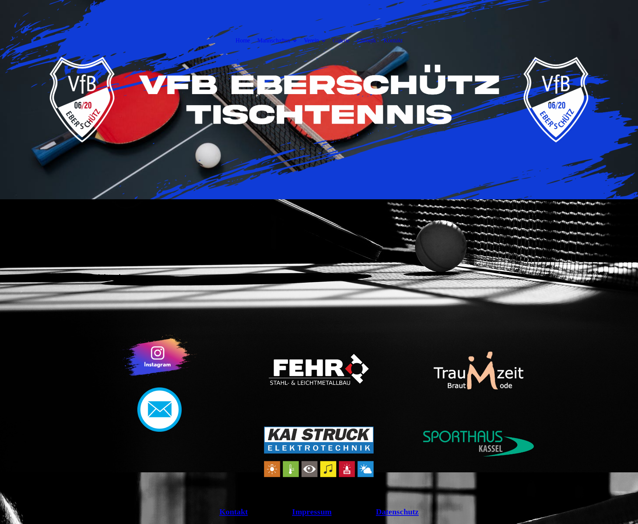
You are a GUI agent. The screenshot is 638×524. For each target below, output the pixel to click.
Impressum (312, 511)
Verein (311, 40)
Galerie (341, 40)
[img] (319, 129)
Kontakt (393, 40)
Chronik (366, 40)
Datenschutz (397, 511)
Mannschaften (273, 40)
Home (243, 40)
